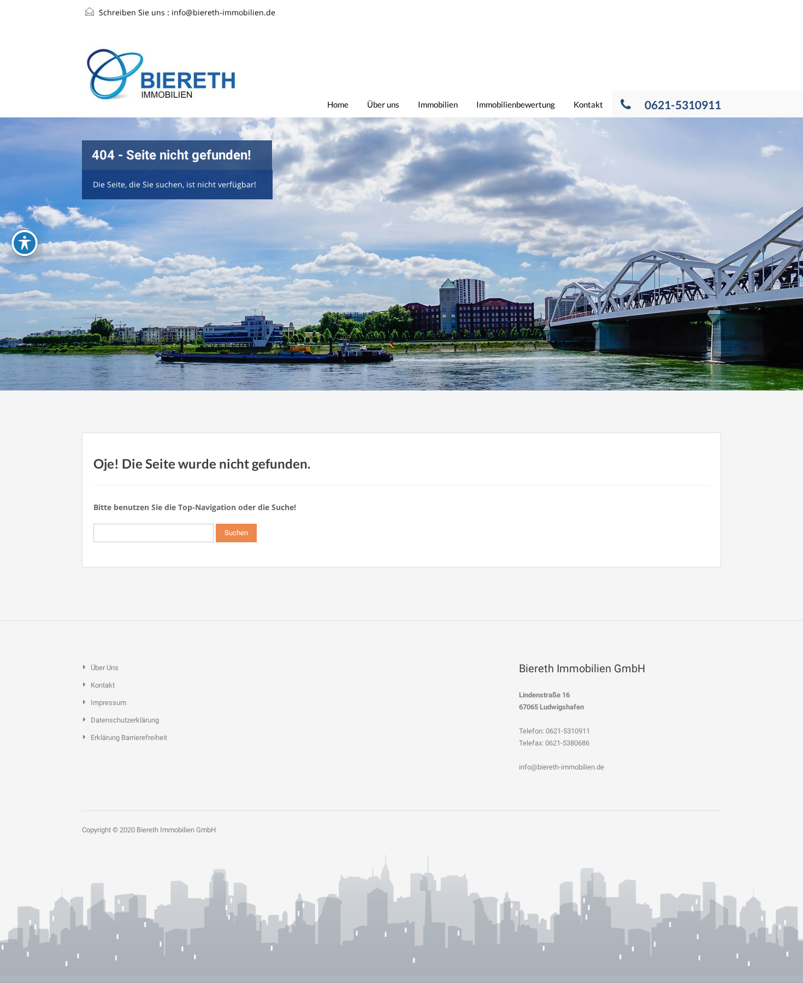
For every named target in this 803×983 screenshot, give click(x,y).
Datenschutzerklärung (125, 720)
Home (338, 104)
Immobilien (438, 104)
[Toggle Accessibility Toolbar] (24, 243)
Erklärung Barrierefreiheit (129, 737)
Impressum (108, 702)
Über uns (383, 104)
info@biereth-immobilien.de (223, 12)
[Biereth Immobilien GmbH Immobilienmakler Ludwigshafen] (161, 79)
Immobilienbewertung (515, 104)
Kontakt (588, 104)
